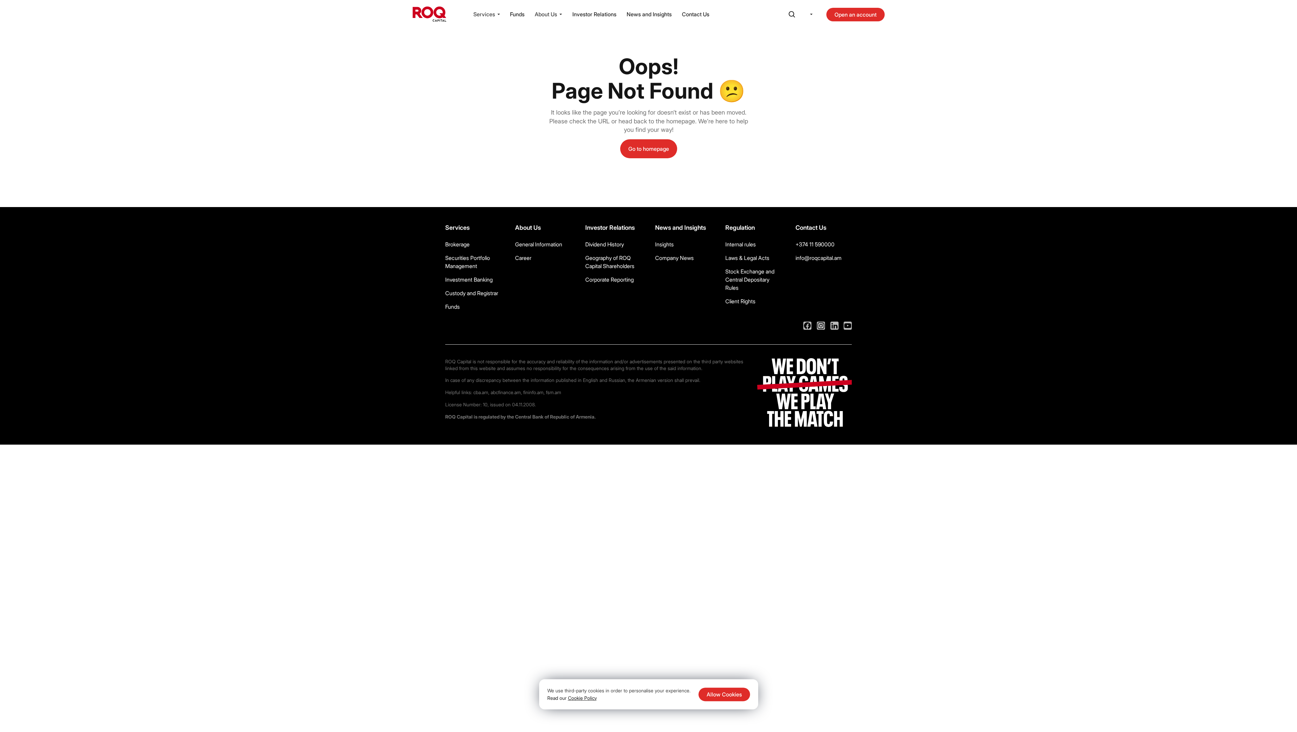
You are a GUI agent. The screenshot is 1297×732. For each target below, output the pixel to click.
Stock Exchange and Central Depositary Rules (749, 279)
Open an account (855, 14)
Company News (674, 258)
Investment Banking (469, 279)
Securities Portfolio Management (467, 262)
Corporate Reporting (609, 279)
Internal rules (740, 244)
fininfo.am (533, 392)
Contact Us (695, 14)
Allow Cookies (724, 694)
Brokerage (457, 244)
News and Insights (649, 14)
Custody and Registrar (471, 293)
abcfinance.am (506, 392)
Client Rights (740, 301)
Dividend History (604, 244)
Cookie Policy (582, 698)
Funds (517, 14)
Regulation (740, 227)
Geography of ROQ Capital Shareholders (609, 262)
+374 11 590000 (814, 244)
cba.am (480, 392)
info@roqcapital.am (818, 258)
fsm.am (553, 392)
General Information (538, 244)
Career (523, 258)
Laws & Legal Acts (747, 258)
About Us (546, 14)
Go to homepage (648, 148)
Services (484, 14)
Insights (664, 244)
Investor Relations (594, 14)
